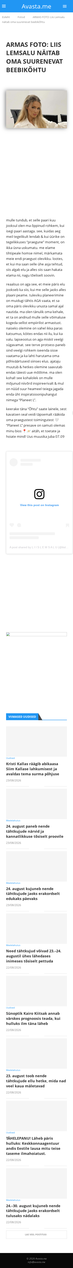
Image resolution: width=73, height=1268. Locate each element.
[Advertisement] (36, 180)
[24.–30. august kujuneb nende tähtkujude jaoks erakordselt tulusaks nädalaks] (36, 1183)
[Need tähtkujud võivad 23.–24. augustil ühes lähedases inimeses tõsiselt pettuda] (36, 928)
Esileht (6, 17)
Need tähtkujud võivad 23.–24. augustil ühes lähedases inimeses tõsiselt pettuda (33, 955)
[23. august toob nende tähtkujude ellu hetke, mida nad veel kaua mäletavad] (36, 1053)
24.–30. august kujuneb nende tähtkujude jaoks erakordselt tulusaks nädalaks (33, 1210)
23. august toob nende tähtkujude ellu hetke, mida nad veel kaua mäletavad (36, 1080)
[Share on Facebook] (35, 786)
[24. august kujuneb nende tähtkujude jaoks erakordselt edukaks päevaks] (36, 866)
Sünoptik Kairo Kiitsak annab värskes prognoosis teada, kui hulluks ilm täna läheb (33, 1018)
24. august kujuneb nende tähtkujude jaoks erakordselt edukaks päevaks (33, 893)
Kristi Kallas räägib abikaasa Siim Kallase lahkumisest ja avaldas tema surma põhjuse (32, 768)
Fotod (21, 17)
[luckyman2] (36, 635)
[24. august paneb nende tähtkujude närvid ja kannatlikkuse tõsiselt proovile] (36, 804)
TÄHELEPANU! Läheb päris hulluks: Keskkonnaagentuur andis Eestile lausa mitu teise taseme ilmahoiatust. (33, 1146)
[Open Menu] (65, 6)
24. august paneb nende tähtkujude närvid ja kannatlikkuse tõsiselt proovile (34, 831)
